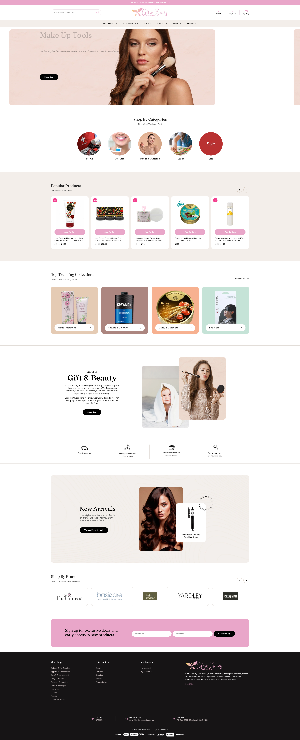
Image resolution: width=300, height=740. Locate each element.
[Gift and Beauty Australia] (150, 734)
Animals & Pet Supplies (60, 668)
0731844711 (101, 720)
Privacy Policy (101, 682)
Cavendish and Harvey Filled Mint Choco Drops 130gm (188, 239)
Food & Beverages (58, 686)
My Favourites (146, 671)
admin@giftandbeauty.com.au (141, 720)
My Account (146, 668)
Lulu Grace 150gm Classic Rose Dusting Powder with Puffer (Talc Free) (148, 239)
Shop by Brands (130, 23)
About (98, 668)
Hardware (55, 689)
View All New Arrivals (93, 530)
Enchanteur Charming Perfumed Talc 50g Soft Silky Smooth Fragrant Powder (229, 239)
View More (240, 278)
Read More (190, 684)
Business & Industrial (59, 682)
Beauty (54, 696)
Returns (99, 679)
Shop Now (92, 412)
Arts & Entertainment (60, 675)
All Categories (109, 23)
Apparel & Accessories (60, 671)
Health (54, 693)
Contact (99, 671)
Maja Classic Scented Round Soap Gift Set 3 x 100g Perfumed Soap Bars (108, 239)
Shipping (99, 675)
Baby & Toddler (57, 679)
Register (232, 14)
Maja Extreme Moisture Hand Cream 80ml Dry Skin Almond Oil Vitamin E (69, 239)
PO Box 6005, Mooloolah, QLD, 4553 (192, 720)
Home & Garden (58, 700)
